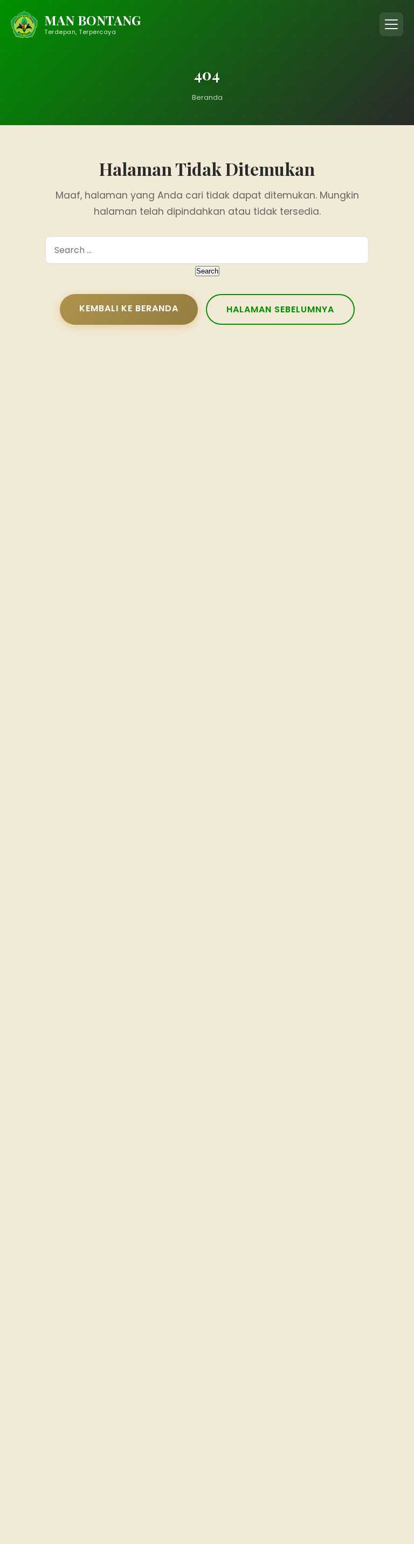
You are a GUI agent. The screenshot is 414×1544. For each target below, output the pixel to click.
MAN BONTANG (92, 20)
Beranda (207, 97)
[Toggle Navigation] (391, 24)
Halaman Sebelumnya (280, 309)
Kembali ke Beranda (128, 308)
